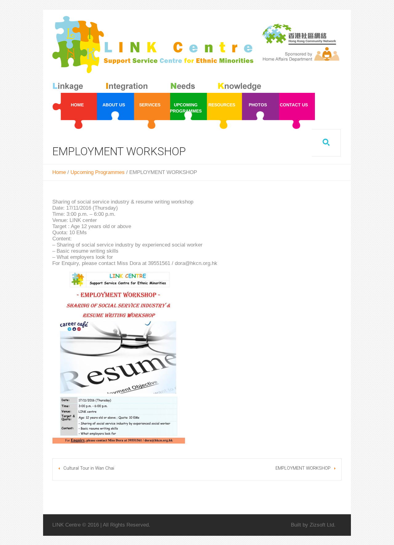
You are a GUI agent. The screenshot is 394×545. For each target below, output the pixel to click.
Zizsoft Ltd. (323, 525)
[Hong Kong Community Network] (158, 54)
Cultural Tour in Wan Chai (88, 468)
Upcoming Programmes (97, 172)
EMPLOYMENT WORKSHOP (303, 468)
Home (59, 172)
